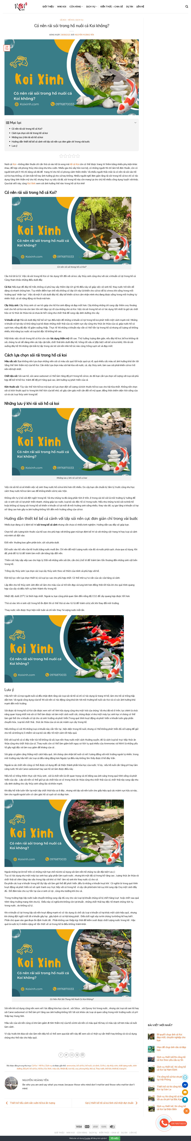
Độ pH (26, 1068)
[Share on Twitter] (66, 1054)
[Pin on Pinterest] (77, 1054)
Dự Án (129, 6)
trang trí (122, 1068)
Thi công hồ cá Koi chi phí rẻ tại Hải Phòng (171, 1078)
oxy (76, 1068)
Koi (14, 164)
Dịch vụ (90, 6)
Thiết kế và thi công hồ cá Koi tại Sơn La (170, 1088)
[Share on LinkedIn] (82, 1054)
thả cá (92, 1068)
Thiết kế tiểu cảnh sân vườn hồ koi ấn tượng (32, 1103)
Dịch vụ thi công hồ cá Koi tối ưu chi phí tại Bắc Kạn (170, 1098)
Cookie (87, 1138)
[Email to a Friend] (71, 1054)
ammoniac (71, 1065)
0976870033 (178, 1123)
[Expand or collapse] (135, 122)
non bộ (71, 1068)
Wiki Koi (61, 6)
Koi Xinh (31, 183)
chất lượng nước (125, 1065)
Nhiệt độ (63, 1068)
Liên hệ (140, 6)
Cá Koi (103, 1065)
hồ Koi (41, 1068)
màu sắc (56, 1068)
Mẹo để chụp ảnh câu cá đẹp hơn (171, 1049)
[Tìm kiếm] (186, 7)
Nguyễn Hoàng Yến (84, 35)
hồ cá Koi (74, 164)
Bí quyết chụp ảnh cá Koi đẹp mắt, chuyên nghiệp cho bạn (171, 1037)
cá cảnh (96, 1065)
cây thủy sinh (112, 1065)
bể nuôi (88, 1065)
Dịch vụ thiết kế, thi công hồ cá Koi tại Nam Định (171, 1068)
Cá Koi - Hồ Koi (67, 20)
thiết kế (115, 1068)
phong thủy (84, 1068)
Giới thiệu (48, 6)
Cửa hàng (75, 6)
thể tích (108, 1068)
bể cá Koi (80, 1065)
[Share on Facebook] (60, 1054)
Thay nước (100, 1068)
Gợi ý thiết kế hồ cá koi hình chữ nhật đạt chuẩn (109, 1103)
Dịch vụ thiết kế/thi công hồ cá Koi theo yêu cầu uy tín (171, 1058)
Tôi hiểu (115, 1138)
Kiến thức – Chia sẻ (112, 6)
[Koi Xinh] (20, 6)
